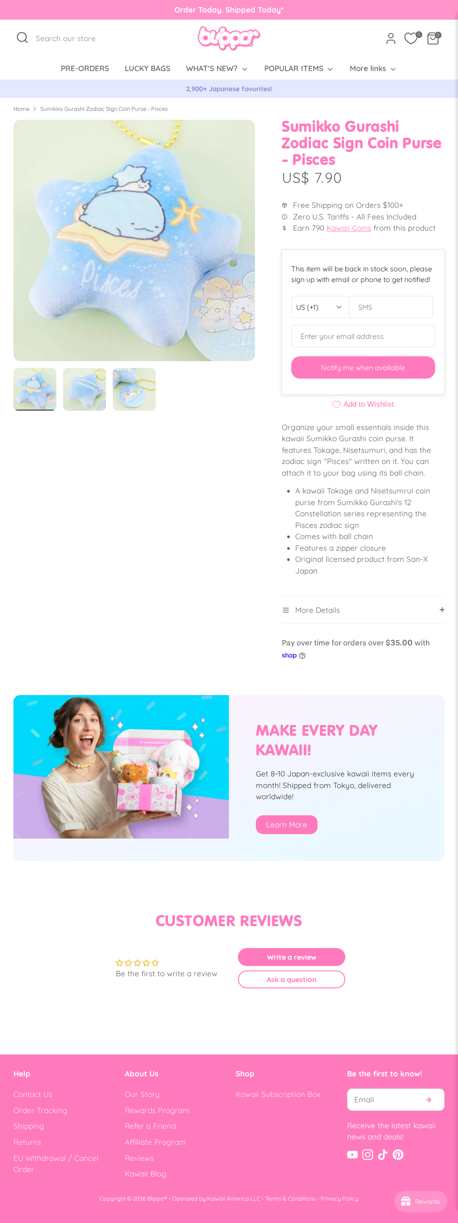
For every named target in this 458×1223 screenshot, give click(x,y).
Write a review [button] (291, 957)
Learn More (286, 824)
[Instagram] (367, 1154)
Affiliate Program (155, 1142)
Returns (27, 1142)
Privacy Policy (339, 1198)
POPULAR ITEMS (295, 68)
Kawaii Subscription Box (278, 1094)
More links (369, 68)
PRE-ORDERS (85, 68)
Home (21, 108)
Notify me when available (363, 367)
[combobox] (70, 38)
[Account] (391, 38)
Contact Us (32, 1094)
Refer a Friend (150, 1125)
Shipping (28, 1125)
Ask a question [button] (292, 979)
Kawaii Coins (349, 227)
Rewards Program (157, 1110)
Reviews (139, 1158)
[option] (229, 89)
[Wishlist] (411, 38)
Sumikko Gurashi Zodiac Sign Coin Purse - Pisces (104, 108)
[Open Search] (22, 37)
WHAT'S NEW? (213, 68)
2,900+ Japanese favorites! (229, 88)
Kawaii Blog (145, 1173)
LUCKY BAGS (147, 68)
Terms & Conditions (290, 1198)
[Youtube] (352, 1154)
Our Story (142, 1094)
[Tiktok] (382, 1154)
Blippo (155, 1198)
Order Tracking (40, 1110)
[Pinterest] (398, 1154)
